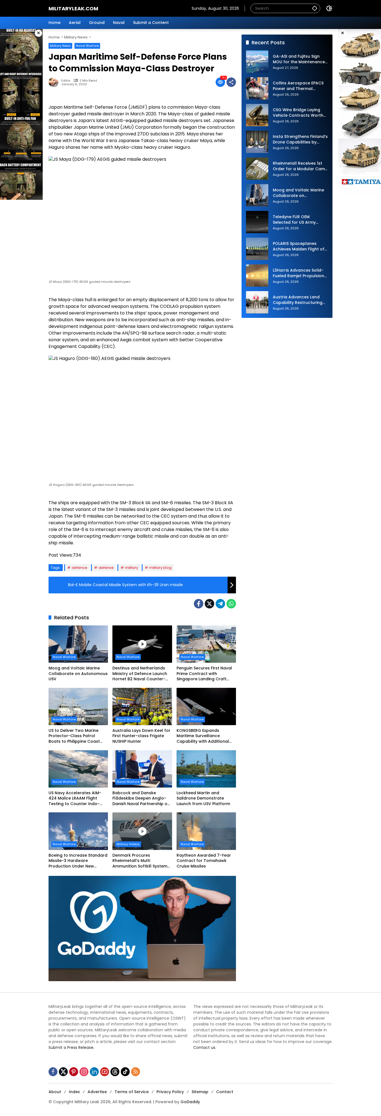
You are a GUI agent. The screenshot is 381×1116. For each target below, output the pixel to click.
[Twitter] (209, 603)
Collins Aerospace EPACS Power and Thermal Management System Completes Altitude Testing (298, 86)
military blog (160, 567)
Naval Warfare (87, 45)
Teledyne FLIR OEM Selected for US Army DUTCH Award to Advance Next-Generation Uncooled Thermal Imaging (300, 220)
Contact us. (204, 1047)
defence (79, 567)
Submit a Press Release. (71, 1047)
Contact (224, 1092)
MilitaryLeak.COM (73, 8)
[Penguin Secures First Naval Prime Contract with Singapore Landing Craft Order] (206, 644)
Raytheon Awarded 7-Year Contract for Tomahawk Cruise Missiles (204, 861)
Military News (60, 45)
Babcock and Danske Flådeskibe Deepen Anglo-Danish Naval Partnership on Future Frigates (141, 798)
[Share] (231, 82)
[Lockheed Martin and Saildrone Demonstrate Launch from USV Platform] (206, 769)
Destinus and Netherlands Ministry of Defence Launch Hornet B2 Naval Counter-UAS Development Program (140, 674)
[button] (314, 8)
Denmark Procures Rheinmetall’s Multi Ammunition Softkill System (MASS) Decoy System (139, 861)
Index (74, 1092)
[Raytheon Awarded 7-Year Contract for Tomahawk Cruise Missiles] (206, 831)
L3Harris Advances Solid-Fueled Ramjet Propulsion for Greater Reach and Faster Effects (298, 273)
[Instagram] (83, 1071)
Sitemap (200, 1092)
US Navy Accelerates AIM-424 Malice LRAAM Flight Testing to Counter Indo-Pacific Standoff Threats (75, 798)
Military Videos (128, 844)
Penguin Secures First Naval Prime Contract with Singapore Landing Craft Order (204, 674)
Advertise (97, 1092)
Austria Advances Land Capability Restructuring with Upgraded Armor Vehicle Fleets (297, 300)
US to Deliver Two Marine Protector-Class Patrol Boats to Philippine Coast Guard (74, 736)
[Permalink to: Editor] (55, 82)
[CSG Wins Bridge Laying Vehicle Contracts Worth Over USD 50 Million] (257, 115)
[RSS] (135, 1071)
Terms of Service (132, 1092)
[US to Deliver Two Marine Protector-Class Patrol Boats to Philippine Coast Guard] (78, 706)
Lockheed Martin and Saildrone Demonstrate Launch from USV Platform (203, 798)
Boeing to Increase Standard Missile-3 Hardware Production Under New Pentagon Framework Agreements (78, 861)
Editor (65, 80)
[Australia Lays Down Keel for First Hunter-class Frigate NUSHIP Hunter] (142, 706)
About (55, 1092)
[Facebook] (198, 603)
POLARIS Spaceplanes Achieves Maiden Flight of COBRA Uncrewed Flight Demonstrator (298, 246)
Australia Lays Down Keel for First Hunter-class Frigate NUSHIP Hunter (141, 736)
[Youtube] (104, 1071)
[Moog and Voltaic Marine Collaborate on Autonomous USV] (78, 644)
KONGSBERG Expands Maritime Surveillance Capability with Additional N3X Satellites (203, 736)
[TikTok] (125, 1071)
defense (106, 567)
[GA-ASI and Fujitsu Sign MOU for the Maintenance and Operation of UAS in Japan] (257, 61)
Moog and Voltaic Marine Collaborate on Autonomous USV (78, 674)
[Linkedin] (94, 1071)
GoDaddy (190, 1102)
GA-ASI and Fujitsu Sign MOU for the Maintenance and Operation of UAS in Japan (299, 59)
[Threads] (114, 1071)
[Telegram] (220, 603)
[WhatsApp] (231, 603)
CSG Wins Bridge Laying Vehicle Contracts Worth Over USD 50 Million (298, 113)
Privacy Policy (170, 1092)
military (131, 567)
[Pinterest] (73, 1071)
